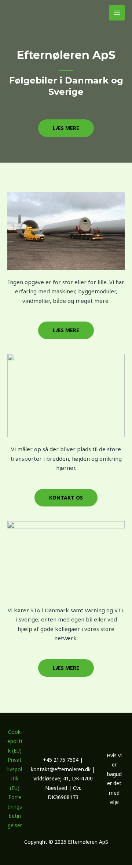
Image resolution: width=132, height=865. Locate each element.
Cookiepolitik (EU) (14, 741)
